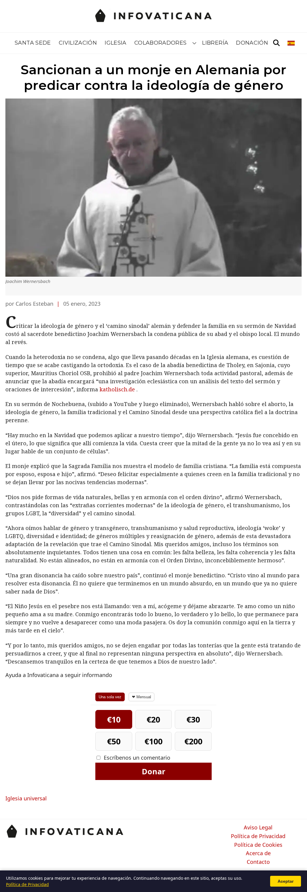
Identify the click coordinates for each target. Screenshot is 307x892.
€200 (193, 741)
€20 (153, 719)
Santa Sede (33, 43)
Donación (252, 43)
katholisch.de (117, 389)
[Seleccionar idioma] (292, 43)
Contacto (258, 862)
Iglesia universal (26, 798)
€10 (114, 719)
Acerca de (258, 853)
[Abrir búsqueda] (276, 43)
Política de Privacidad (258, 836)
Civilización (78, 43)
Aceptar (286, 881)
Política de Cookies (258, 845)
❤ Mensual (141, 697)
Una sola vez (110, 697)
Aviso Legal (258, 828)
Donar (153, 771)
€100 (153, 741)
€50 (114, 741)
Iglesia (116, 43)
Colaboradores (160, 43)
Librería (215, 43)
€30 (193, 719)
